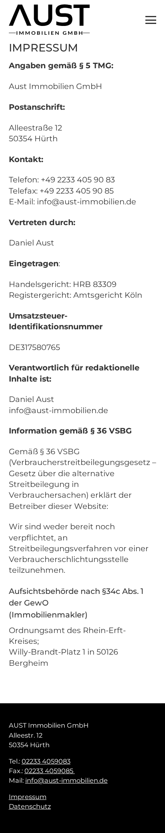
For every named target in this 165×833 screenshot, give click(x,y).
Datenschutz (30, 806)
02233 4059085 (49, 771)
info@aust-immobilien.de (66, 780)
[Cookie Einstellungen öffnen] (14, 818)
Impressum (27, 797)
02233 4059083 (46, 761)
